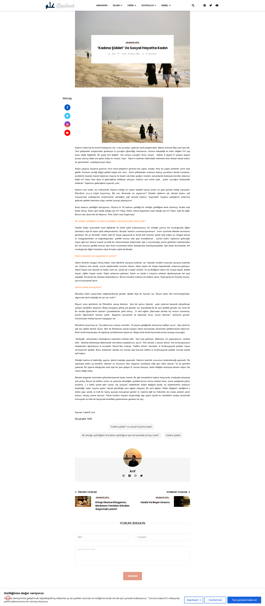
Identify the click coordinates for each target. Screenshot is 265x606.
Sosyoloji (147, 5)
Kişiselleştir (193, 600)
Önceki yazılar (87, 492)
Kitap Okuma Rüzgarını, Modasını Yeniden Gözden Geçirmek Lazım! (112, 506)
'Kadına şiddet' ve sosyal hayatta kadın (131, 426)
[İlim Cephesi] (60, 5)
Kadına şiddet (173, 435)
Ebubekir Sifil (132, 42)
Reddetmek (215, 600)
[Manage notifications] (8, 598)
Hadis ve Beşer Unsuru (155, 502)
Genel (164, 5)
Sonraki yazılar (177, 492)
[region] (132, 597)
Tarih (130, 5)
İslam (116, 5)
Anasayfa (102, 5)
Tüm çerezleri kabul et (244, 600)
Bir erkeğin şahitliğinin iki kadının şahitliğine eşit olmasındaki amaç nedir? (120, 435)
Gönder (132, 576)
